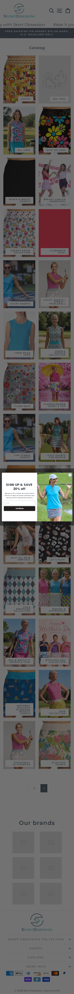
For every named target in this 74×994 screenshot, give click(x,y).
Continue (19, 508)
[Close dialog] (69, 475)
